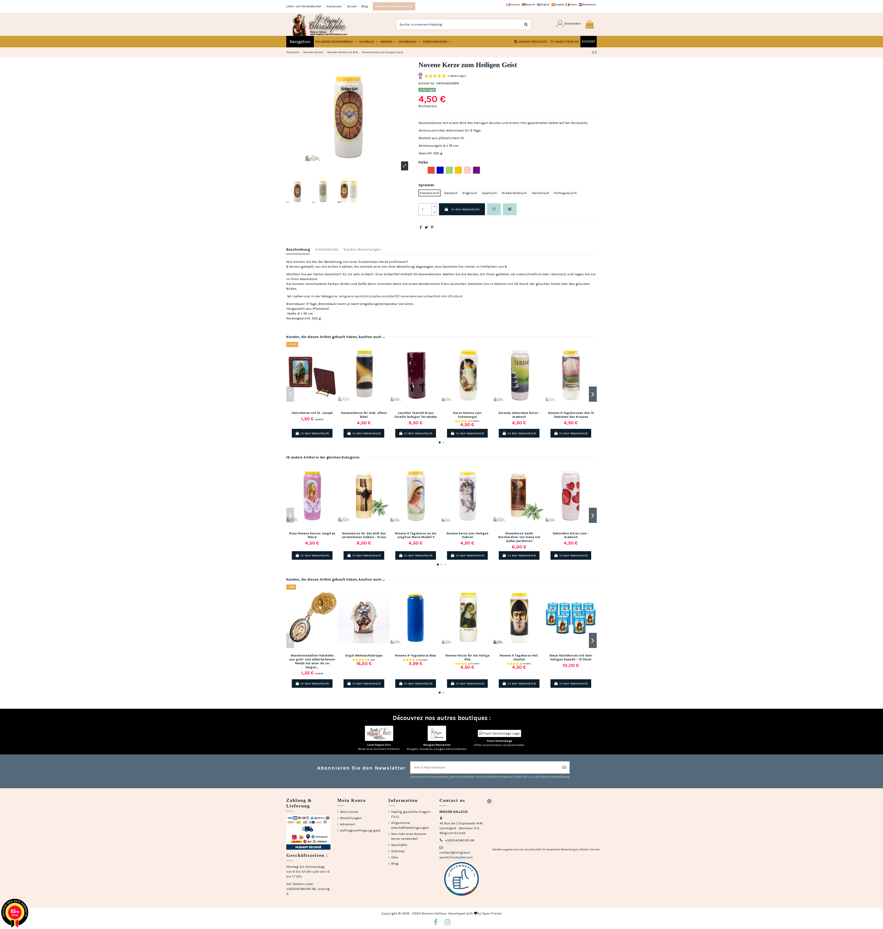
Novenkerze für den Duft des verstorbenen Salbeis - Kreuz (364, 535)
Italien (573, 4)
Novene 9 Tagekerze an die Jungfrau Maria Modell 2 (415, 535)
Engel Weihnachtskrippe (363, 655)
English (545, 4)
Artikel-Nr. (427, 83)
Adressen (347, 824)
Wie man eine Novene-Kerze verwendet (409, 836)
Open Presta (492, 913)
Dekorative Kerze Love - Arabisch (571, 535)
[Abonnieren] (564, 767)
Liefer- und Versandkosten (304, 6)
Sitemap (398, 851)
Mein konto (349, 812)
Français (515, 4)
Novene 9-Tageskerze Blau (415, 655)
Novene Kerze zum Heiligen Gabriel (467, 535)
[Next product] (596, 52)
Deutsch (530, 4)
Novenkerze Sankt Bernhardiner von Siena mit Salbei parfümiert (519, 537)
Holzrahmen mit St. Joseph (312, 413)
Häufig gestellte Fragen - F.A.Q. (411, 814)
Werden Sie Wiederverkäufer (394, 6)
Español (559, 4)
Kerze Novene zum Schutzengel (467, 415)
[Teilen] (421, 227)
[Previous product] (593, 52)
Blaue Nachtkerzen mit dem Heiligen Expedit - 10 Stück (571, 657)
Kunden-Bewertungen (362, 249)
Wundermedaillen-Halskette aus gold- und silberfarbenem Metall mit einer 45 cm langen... (312, 661)
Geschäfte (399, 845)
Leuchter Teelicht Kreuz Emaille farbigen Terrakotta (416, 415)
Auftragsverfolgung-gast (360, 830)
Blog (364, 6)
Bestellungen (351, 818)
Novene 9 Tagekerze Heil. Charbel (519, 657)
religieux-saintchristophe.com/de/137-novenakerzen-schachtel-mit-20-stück (401, 296)
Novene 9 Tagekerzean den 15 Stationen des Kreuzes (571, 415)
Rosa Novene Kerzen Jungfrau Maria (312, 535)
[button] (368, 41)
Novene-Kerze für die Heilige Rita (467, 657)
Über (394, 857)
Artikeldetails (326, 249)
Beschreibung (298, 249)
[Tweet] (426, 227)
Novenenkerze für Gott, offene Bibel (364, 415)
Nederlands (589, 4)
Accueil (352, 6)
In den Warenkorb (465, 209)
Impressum (335, 6)
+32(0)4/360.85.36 (459, 840)
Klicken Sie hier (590, 849)
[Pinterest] (432, 227)
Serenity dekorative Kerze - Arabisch (519, 415)
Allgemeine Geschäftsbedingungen (410, 825)
